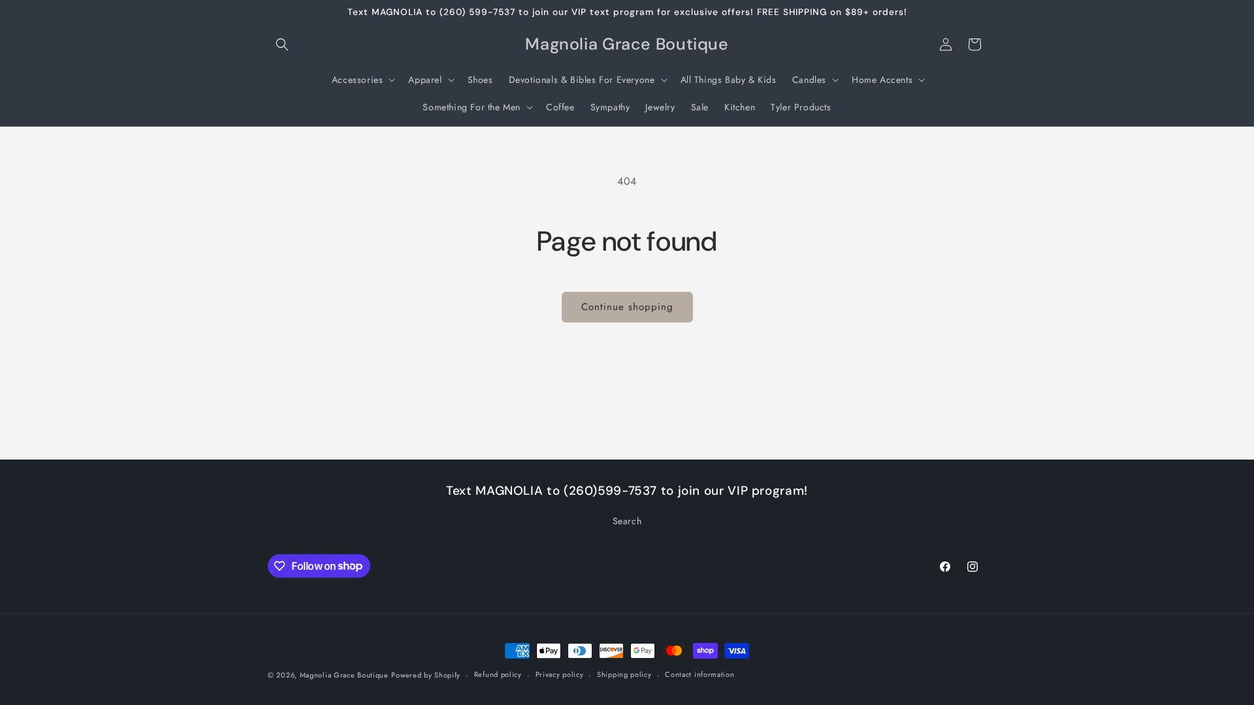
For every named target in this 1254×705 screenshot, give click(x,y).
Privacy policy (560, 674)
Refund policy (498, 674)
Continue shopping (627, 307)
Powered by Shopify (425, 675)
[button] (282, 44)
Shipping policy (624, 674)
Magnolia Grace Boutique (344, 675)
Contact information (699, 674)
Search (627, 520)
